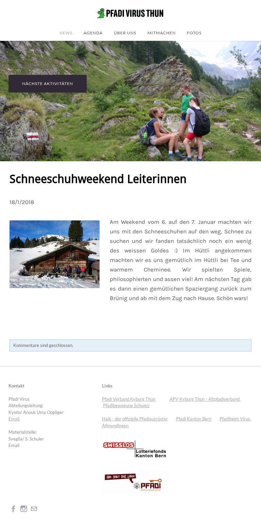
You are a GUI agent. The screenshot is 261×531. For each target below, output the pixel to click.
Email (13, 418)
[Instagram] (23, 509)
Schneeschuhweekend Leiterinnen (98, 179)
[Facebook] (13, 509)
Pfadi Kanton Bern (193, 418)
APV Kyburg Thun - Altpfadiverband (205, 399)
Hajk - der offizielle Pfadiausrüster (135, 418)
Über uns (125, 32)
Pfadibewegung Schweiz (126, 405)
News (65, 32)
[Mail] (34, 509)
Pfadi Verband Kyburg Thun (128, 399)
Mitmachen (161, 32)
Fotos (194, 32)
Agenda (93, 32)
